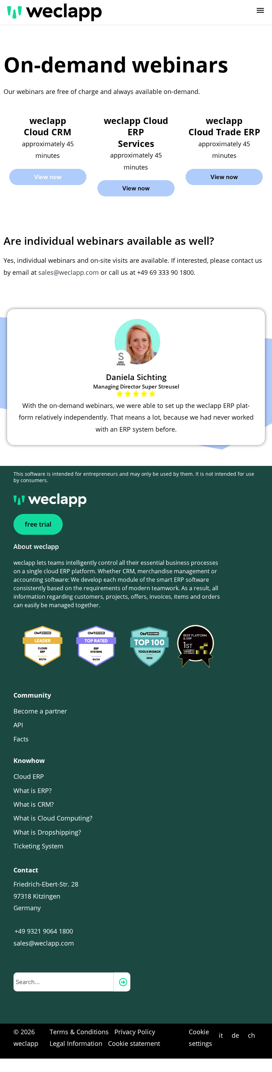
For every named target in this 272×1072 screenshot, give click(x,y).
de (235, 1035)
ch (251, 1035)
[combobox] (63, 981)
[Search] (122, 981)
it (221, 1035)
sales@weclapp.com (68, 272)
